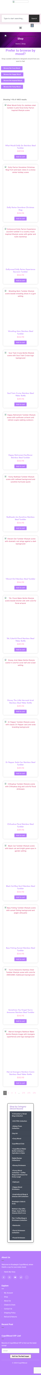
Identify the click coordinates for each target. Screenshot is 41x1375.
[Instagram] (9, 1277)
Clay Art (15, 1133)
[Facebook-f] (4, 1277)
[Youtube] (15, 1277)
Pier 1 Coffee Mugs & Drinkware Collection (19, 1219)
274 (23, 1093)
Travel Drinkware (18, 1238)
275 (28, 1093)
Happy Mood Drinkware (17, 1188)
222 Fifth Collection (19, 1121)
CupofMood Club (18, 1144)
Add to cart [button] (20, 157)
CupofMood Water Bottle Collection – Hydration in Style (19, 1151)
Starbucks (16, 1225)
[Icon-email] (27, 1277)
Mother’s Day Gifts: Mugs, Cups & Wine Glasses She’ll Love (19, 1211)
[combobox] (15, 18)
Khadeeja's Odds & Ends (18, 1203)
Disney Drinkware (19, 1165)
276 (34, 1093)
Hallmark (15, 1182)
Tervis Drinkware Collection (18, 1231)
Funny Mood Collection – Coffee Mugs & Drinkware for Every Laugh (20, 1174)
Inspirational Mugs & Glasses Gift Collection (20, 1195)
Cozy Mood (16, 1138)
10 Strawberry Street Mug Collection (19, 1115)
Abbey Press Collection (17, 1127)
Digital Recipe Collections (17, 1159)
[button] (32, 25)
